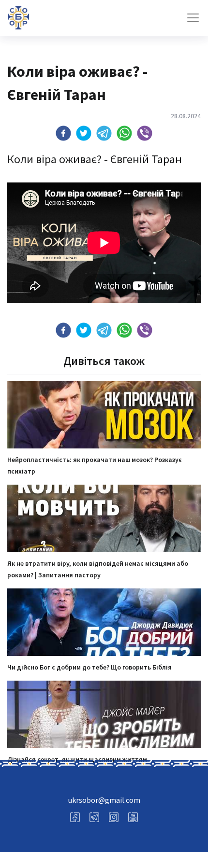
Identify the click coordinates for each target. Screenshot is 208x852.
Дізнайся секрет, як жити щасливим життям (77, 759)
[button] (63, 133)
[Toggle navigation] (193, 18)
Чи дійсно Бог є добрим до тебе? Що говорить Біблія (89, 667)
